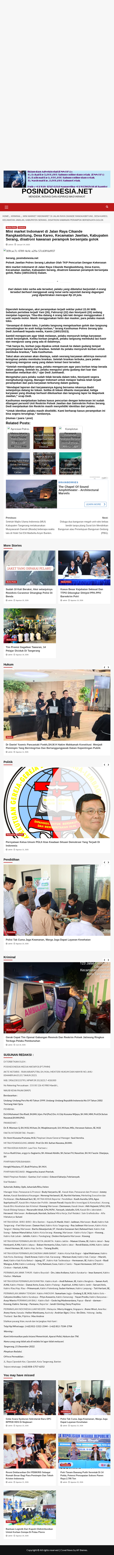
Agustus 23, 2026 (22, 944)
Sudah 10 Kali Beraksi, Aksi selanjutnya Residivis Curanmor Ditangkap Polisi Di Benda (29, 593)
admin (10, 244)
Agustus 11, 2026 (22, 752)
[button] (7, 207)
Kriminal (22, 227)
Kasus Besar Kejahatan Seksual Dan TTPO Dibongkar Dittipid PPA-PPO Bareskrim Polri (81, 593)
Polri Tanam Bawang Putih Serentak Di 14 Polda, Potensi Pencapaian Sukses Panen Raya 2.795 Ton (81, 1475)
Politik (20, 835)
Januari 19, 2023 (23, 244)
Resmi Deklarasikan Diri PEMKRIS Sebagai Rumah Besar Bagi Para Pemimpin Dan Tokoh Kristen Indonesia (29, 1475)
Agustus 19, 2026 (77, 600)
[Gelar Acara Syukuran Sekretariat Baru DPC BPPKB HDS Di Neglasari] (30, 1397)
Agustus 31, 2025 (22, 849)
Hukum (9, 737)
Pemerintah (11, 835)
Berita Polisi (11, 227)
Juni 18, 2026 (21, 1045)
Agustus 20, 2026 (22, 600)
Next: (83, 525)
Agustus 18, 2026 (22, 655)
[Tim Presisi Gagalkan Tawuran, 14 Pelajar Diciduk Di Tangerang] (30, 625)
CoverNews (67, 1550)
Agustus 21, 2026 (22, 1482)
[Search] (107, 206)
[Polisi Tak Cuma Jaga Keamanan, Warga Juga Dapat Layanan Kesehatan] (57, 900)
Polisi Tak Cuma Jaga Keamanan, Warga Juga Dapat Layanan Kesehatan (48, 939)
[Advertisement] (57, 21)
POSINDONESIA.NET (57, 191)
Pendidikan (11, 932)
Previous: (30, 525)
